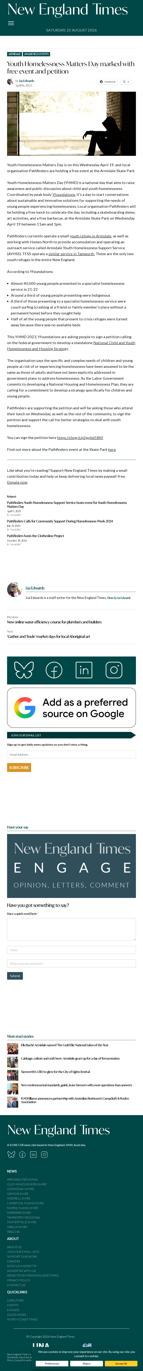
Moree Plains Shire (22, 1208)
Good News (16, 1314)
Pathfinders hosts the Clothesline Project (35, 536)
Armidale (14, 54)
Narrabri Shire (19, 1212)
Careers (13, 1261)
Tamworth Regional (23, 1217)
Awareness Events (36, 54)
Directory (15, 1300)
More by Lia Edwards (119, 598)
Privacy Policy (18, 1280)
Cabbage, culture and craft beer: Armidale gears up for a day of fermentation (70, 1058)
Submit (15, 976)
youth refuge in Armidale (90, 236)
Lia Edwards (26, 81)
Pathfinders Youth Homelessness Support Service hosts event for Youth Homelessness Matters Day (67, 504)
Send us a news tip (22, 1266)
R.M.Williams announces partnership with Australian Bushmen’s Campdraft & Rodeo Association (75, 1100)
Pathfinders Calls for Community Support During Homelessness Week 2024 (60, 521)
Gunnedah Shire (20, 1189)
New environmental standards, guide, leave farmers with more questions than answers (76, 1085)
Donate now (17, 482)
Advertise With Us (21, 1270)
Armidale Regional (22, 1179)
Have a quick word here (23, 913)
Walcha (13, 1231)
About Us (14, 1247)
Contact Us (16, 1285)
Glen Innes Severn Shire (27, 1184)
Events (12, 1305)
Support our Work (22, 1256)
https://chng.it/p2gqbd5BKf (80, 437)
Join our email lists (23, 1251)
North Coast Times (22, 1319)
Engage (13, 1310)
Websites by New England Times (33, 1275)
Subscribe (19, 767)
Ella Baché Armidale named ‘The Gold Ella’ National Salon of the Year (64, 1045)
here (112, 449)
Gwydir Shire (17, 1193)
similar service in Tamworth (71, 253)
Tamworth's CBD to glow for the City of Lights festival (55, 1071)
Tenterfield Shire (21, 1222)
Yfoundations (63, 194)
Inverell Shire (19, 1198)
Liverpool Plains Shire (25, 1203)
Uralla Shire (17, 1227)
